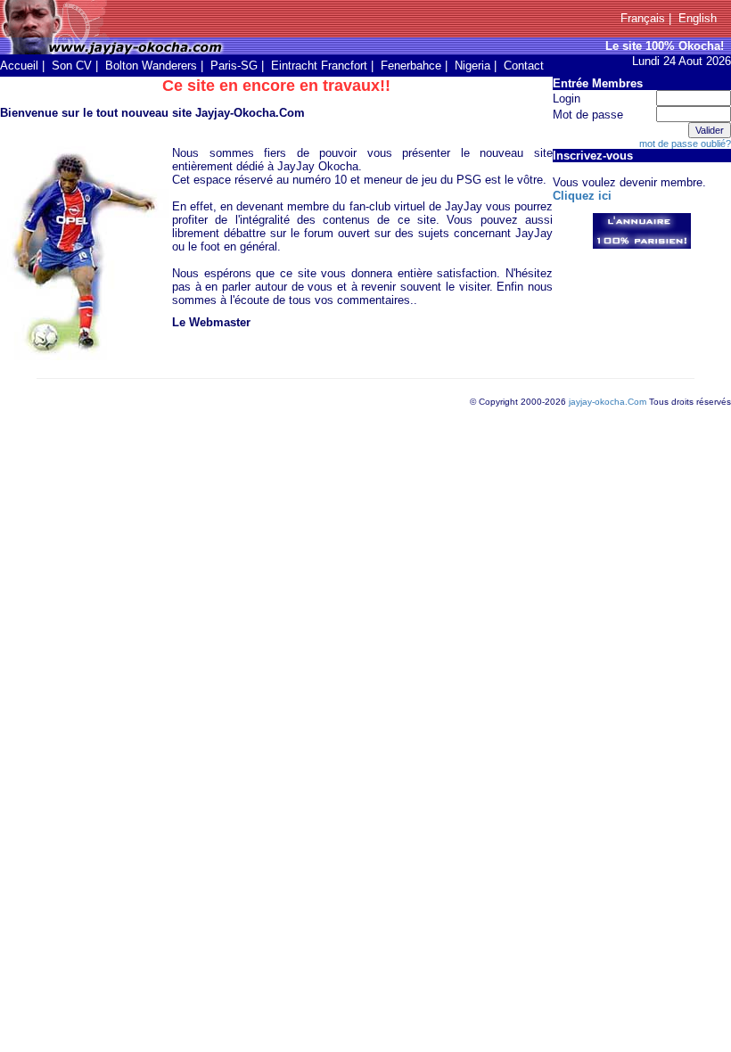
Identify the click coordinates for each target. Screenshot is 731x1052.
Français (642, 18)
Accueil (19, 65)
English (697, 18)
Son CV (72, 65)
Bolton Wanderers (151, 65)
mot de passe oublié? (685, 143)
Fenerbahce (411, 65)
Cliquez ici (582, 195)
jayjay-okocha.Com (607, 402)
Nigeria (472, 65)
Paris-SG (234, 65)
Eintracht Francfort (319, 65)
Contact (524, 65)
